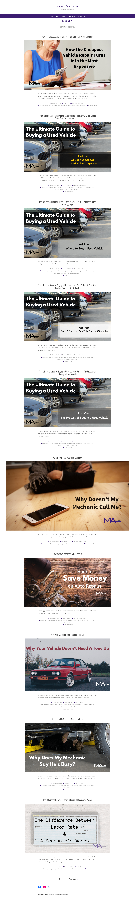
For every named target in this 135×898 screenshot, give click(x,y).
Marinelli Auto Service (67, 6)
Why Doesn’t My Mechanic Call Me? (67, 457)
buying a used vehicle (83, 187)
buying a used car (73, 187)
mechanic (79, 704)
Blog (57, 16)
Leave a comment (92, 106)
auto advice (43, 105)
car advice (62, 105)
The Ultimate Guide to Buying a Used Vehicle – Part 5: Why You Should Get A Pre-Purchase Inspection (67, 117)
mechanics (66, 869)
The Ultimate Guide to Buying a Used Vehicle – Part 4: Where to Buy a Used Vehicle (67, 203)
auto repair (48, 105)
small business (77, 620)
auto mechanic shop (52, 704)
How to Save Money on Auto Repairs (67, 554)
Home (51, 16)
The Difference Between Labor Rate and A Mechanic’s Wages (67, 800)
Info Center (81, 16)
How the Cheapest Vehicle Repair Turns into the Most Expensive (67, 36)
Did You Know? (79, 702)
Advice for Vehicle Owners (78, 103)
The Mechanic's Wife (56, 103)
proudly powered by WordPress (55, 894)
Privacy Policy (65, 894)
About (64, 16)
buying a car (65, 187)
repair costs (68, 105)
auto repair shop (56, 105)
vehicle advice (75, 105)
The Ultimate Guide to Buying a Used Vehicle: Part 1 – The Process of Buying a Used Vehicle (67, 373)
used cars (56, 189)
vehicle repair (82, 105)
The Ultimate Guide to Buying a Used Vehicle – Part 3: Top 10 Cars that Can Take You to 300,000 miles (67, 286)
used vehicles (62, 189)
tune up (92, 704)
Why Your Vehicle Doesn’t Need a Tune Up (67, 634)
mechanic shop (86, 704)
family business (69, 620)
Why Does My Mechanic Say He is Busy (67, 719)
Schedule (72, 16)
